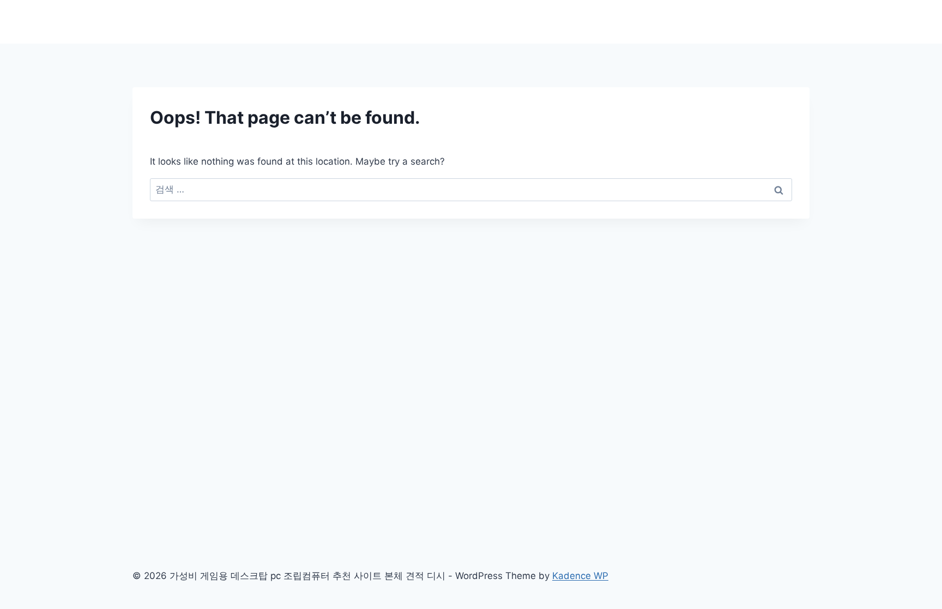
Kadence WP (580, 575)
